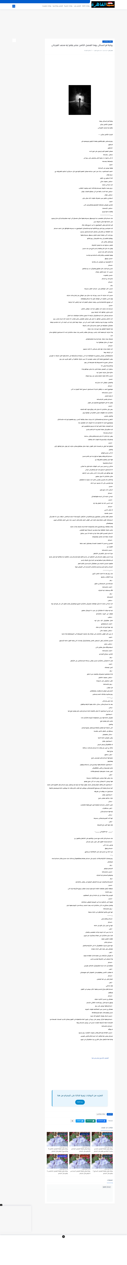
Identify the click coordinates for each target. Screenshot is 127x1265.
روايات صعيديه (46, 6)
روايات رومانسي (108, 41)
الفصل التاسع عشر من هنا (100, 1058)
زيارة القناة (80, 1102)
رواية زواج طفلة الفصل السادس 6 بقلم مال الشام (80, 1173)
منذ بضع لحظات (107, 1147)
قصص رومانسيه (58, 6)
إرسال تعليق (106, 1187)
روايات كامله (86, 6)
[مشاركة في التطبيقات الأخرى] (72, 1121)
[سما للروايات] (103, 4)
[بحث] (13, 6)
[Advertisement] (63, 24)
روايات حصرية (68, 6)
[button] (102, 1121)
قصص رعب (77, 6)
